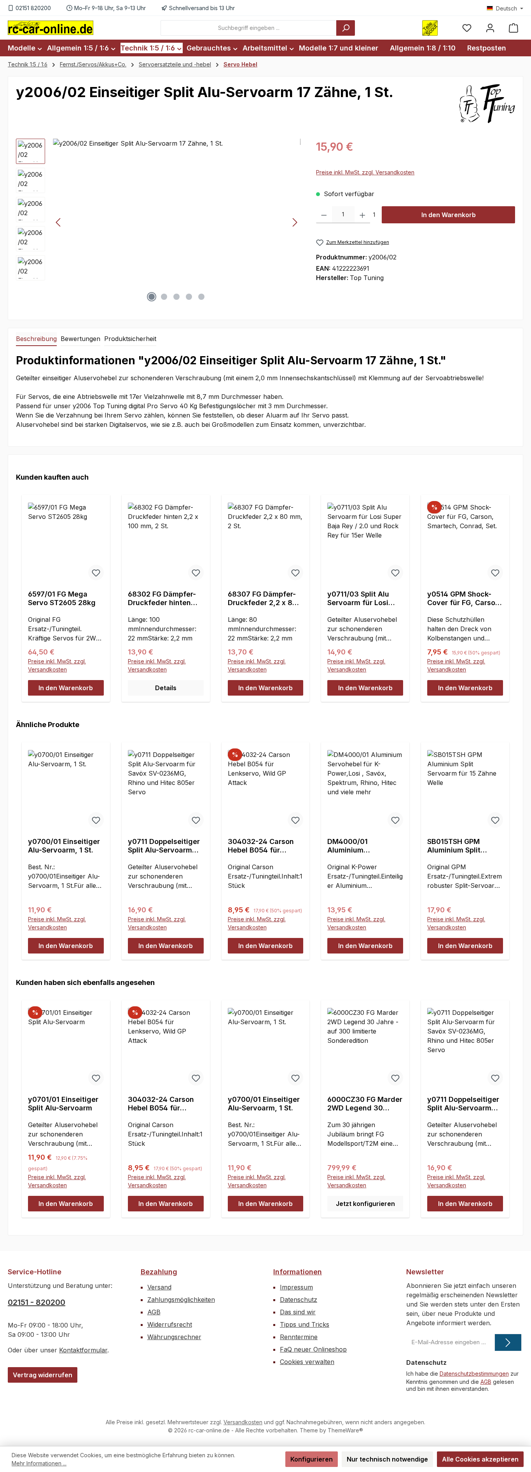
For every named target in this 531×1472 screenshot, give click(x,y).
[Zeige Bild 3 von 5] (176, 297)
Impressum (296, 1287)
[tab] (36, 339)
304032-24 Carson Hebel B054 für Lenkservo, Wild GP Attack (261, 845)
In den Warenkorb (448, 215)
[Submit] (508, 1342)
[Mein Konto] (490, 28)
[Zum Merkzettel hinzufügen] (96, 572)
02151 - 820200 (36, 1302)
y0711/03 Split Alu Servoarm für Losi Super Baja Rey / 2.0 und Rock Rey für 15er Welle (364, 598)
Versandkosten (243, 1422)
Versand (159, 1287)
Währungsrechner (174, 1337)
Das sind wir (298, 1312)
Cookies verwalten (307, 1362)
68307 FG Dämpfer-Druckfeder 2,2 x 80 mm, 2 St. (262, 598)
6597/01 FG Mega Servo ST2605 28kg (62, 598)
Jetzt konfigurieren (365, 1204)
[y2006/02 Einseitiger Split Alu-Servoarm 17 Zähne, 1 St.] (176, 222)
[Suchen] (345, 28)
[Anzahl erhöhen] (362, 214)
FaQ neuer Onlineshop (313, 1349)
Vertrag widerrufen (42, 1375)
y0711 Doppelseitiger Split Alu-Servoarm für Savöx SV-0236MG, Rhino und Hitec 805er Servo (164, 845)
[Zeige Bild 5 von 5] (201, 297)
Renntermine (299, 1337)
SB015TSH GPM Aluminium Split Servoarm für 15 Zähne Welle (454, 845)
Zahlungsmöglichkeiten (181, 1299)
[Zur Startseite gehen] (50, 28)
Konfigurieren (311, 1459)
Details (165, 688)
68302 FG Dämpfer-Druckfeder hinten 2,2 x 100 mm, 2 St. (162, 598)
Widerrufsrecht (169, 1324)
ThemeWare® (345, 1430)
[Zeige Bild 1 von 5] (151, 297)
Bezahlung (159, 1272)
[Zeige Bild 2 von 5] (164, 297)
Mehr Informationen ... (39, 1463)
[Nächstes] (294, 222)
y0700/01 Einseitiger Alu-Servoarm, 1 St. (64, 845)
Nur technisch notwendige (387, 1459)
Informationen (297, 1272)
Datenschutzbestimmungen (474, 1373)
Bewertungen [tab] (80, 339)
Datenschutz (298, 1299)
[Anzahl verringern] (324, 214)
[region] (158, 222)
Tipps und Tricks (304, 1324)
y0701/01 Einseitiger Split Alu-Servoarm (63, 1103)
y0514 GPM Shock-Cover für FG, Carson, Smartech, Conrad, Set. (464, 598)
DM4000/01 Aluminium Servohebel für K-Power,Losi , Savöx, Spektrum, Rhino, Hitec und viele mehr (363, 845)
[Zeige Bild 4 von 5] (189, 297)
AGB (154, 1312)
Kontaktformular (83, 1350)
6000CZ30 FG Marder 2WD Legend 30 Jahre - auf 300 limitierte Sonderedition (364, 1103)
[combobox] (249, 28)
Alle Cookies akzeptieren (480, 1459)
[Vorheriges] (59, 222)
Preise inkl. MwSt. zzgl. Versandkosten (365, 172)
